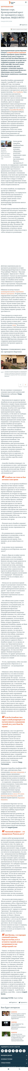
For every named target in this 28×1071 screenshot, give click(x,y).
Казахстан (14, 1012)
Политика (14, 1022)
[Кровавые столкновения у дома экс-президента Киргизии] (14, 362)
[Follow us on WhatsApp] (16, 1050)
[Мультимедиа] (8, 1069)
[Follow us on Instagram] (6, 1050)
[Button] (23, 25)
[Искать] (19, 1069)
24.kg (14, 325)
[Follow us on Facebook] (9, 1050)
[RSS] (24, 1050)
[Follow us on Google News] (20, 1050)
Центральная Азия (7, 6)
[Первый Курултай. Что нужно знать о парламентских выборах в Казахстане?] (6, 1023)
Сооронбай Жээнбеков (16, 110)
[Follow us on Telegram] (13, 1050)
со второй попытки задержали (16, 52)
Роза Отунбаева (18, 92)
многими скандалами (17, 772)
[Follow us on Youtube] (2, 1050)
